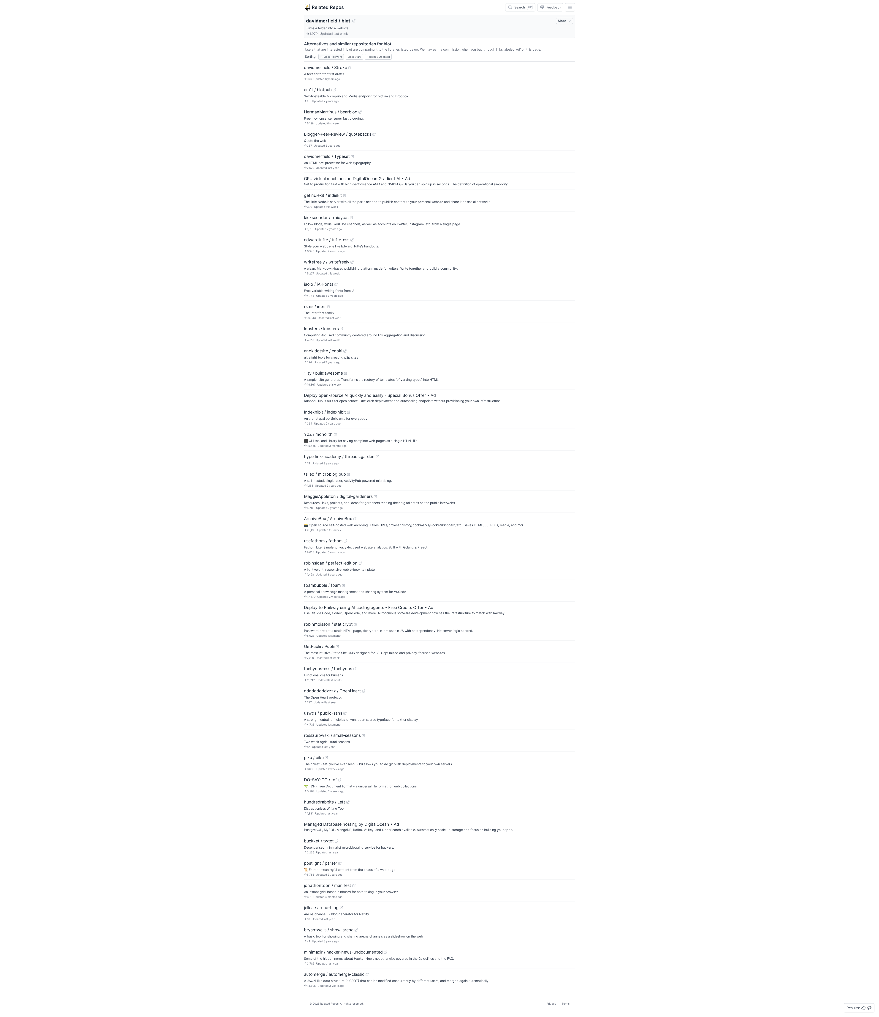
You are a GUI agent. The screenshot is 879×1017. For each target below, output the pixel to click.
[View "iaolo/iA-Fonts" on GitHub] (336, 284)
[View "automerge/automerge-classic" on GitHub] (367, 974)
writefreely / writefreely (326, 262)
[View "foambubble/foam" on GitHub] (343, 585)
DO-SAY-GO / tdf (320, 779)
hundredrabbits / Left (324, 802)
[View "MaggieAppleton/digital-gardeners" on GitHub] (375, 496)
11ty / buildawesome (323, 373)
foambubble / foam (322, 585)
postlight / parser (320, 863)
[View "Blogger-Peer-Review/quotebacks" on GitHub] (374, 134)
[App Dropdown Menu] (570, 7)
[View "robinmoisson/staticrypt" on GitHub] (355, 624)
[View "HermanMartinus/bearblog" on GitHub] (360, 112)
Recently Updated (378, 56)
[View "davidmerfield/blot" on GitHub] (354, 21)
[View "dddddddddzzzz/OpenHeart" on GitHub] (364, 691)
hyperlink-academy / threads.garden (339, 456)
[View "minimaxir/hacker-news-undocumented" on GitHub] (385, 952)
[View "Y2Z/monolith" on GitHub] (335, 434)
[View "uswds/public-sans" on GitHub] (345, 713)
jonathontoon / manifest (327, 885)
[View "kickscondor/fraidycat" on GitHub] (351, 217)
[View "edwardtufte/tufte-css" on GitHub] (352, 240)
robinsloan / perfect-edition (331, 563)
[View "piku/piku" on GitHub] (326, 757)
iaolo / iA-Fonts (318, 284)
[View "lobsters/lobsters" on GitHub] (341, 329)
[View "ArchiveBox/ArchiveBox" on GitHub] (355, 519)
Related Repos (328, 7)
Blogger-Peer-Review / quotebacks (337, 134)
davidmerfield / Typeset (327, 156)
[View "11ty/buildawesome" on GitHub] (345, 373)
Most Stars (354, 56)
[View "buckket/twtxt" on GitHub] (336, 841)
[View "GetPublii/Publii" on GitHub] (337, 646)
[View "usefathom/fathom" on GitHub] (345, 541)
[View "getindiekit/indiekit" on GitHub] (345, 195)
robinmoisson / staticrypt (328, 624)
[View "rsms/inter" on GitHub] (329, 306)
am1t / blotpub (318, 89)
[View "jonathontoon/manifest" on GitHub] (354, 885)
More (562, 21)
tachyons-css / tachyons (328, 668)
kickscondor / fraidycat (326, 217)
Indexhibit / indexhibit (325, 412)
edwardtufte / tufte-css (326, 239)
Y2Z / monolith (318, 434)
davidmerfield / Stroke (325, 67)
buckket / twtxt (319, 841)
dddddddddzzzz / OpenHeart (332, 690)
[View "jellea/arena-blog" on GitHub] (341, 908)
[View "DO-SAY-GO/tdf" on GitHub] (340, 780)
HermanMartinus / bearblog (330, 112)
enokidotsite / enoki (323, 350)
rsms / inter (315, 306)
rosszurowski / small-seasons (332, 735)
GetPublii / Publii (319, 646)
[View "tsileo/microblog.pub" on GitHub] (348, 474)
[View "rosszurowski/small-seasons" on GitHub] (363, 735)
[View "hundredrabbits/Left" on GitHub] (348, 802)
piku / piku (314, 757)
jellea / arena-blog (321, 907)
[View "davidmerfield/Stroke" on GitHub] (350, 67)
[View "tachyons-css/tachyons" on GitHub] (355, 669)
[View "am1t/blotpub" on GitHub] (334, 90)
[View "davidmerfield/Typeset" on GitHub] (352, 156)
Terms (566, 1003)
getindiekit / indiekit (323, 195)
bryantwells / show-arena (328, 929)
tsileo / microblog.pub (325, 474)
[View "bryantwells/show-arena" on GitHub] (356, 930)
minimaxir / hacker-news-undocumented (343, 952)
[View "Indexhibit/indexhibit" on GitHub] (348, 412)
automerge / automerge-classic (334, 974)
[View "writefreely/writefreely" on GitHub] (352, 262)
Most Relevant (331, 56)
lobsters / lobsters (321, 328)
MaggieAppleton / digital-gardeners (338, 496)
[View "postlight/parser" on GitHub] (340, 863)
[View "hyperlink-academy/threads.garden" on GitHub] (377, 456)
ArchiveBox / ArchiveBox (328, 518)
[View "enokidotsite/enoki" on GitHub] (345, 351)
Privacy (551, 1003)
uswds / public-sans (323, 713)
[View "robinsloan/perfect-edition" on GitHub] (360, 563)
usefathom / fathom (323, 540)
